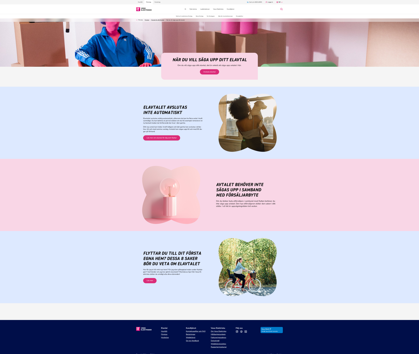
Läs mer (150, 280)
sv (280, 2)
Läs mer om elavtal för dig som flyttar (162, 138)
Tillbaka (140, 20)
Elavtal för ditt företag (157, 20)
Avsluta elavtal (209, 72)
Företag (147, 20)
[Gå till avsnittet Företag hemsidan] (144, 9)
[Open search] (281, 9)
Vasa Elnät (265, 329)
